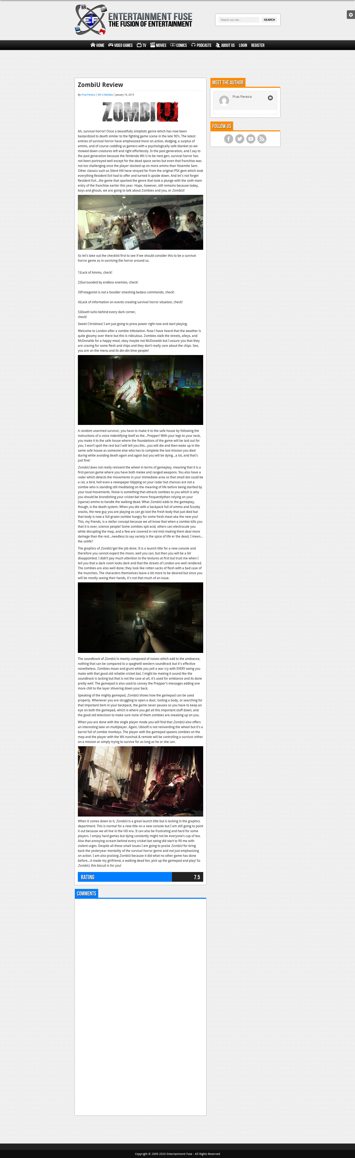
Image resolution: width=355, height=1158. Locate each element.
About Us (228, 45)
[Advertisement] (177, 63)
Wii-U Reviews (105, 94)
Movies (161, 45)
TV (144, 45)
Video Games (123, 45)
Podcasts (204, 45)
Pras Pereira (88, 94)
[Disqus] (140, 953)
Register (257, 45)
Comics (181, 45)
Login (243, 45)
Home (100, 45)
